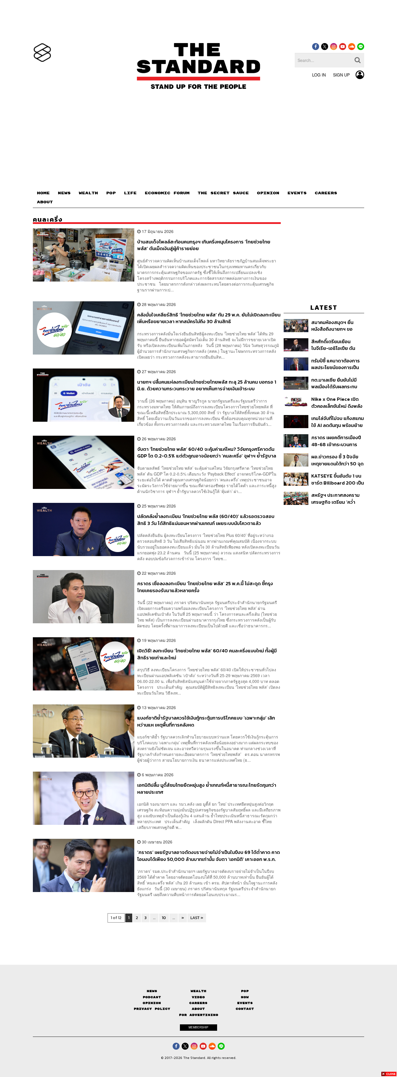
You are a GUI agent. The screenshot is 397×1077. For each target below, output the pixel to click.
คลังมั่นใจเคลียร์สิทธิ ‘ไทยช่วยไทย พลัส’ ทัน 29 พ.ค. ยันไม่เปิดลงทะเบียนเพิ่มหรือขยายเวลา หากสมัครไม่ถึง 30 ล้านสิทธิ (208, 318)
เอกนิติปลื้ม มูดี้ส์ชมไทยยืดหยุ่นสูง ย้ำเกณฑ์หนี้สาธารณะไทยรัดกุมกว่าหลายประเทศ (206, 788)
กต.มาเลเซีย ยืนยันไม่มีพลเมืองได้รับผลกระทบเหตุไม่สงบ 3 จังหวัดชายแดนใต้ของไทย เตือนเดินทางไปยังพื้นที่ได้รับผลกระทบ (336, 383)
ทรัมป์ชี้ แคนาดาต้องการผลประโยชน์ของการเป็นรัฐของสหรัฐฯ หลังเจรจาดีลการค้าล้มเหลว (336, 364)
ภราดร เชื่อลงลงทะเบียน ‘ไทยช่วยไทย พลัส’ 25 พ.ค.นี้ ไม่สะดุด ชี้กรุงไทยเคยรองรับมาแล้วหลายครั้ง (205, 586)
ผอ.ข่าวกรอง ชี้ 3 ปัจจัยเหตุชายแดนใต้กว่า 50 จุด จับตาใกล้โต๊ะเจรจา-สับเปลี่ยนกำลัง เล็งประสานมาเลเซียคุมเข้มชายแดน (337, 460)
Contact (245, 1008)
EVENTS (297, 193)
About (198, 1008)
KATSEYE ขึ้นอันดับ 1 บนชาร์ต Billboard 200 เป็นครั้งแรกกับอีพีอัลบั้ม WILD (337, 479)
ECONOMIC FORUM (167, 193)
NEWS (64, 193)
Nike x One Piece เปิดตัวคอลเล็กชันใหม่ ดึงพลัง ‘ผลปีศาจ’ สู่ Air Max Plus (336, 402)
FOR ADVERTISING (198, 1015)
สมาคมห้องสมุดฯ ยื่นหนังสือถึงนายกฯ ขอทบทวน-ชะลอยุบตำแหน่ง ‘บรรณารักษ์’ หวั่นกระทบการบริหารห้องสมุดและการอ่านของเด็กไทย (336, 325)
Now (245, 997)
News (152, 991)
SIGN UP (341, 75)
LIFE (130, 193)
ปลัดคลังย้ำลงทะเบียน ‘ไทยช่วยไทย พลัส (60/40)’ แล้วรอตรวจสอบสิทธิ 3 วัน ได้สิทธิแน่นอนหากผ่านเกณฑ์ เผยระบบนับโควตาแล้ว (205, 519)
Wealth (198, 991)
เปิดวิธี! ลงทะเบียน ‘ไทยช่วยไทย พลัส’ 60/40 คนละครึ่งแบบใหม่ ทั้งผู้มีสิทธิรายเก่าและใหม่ (207, 654)
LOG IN (319, 75)
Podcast (152, 997)
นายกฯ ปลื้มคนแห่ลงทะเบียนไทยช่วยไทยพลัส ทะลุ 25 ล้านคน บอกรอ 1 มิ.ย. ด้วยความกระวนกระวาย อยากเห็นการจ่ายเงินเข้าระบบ (206, 385)
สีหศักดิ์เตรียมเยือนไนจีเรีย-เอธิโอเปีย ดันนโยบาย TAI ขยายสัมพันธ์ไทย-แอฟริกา (333, 344)
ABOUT (45, 202)
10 (164, 918)
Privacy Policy (152, 1008)
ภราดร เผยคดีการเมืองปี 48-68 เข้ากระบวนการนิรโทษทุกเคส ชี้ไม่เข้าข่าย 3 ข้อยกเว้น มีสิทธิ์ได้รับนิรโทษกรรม (336, 440)
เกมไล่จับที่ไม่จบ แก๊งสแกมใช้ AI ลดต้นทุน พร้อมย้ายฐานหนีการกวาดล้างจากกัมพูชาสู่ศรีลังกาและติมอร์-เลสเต (337, 421)
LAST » (196, 918)
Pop (245, 991)
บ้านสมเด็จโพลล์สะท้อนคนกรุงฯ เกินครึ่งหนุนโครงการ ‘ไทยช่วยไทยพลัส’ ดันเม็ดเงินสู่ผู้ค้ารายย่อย (203, 245)
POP (111, 193)
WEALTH (88, 193)
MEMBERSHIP (198, 1027)
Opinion (152, 1003)
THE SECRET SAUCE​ (223, 193)
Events (245, 1003)
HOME (43, 193)
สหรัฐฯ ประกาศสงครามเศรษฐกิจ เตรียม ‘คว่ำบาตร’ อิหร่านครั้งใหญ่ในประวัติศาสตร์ (335, 498)
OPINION (268, 193)
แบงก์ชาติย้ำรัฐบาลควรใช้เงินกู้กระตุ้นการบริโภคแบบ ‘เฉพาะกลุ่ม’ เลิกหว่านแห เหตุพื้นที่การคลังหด (206, 721)
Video (198, 997)
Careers (198, 1003)
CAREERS (326, 193)
